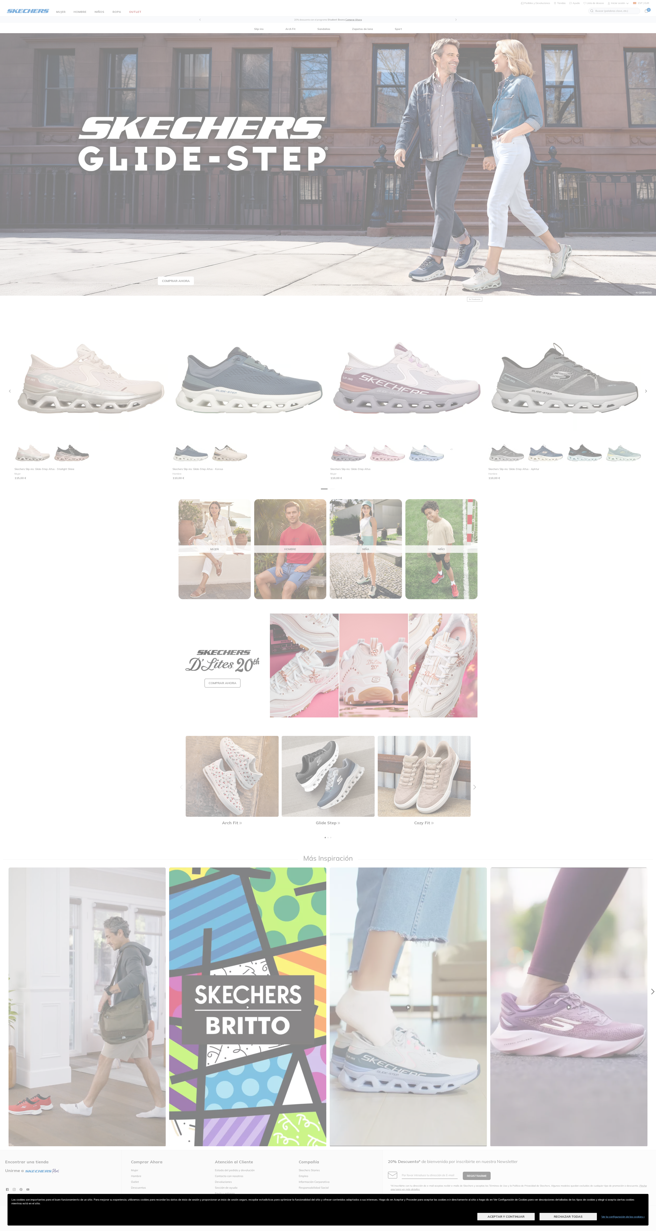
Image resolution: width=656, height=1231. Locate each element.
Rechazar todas (568, 1217)
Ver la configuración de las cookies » (623, 1216)
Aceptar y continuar (506, 1217)
